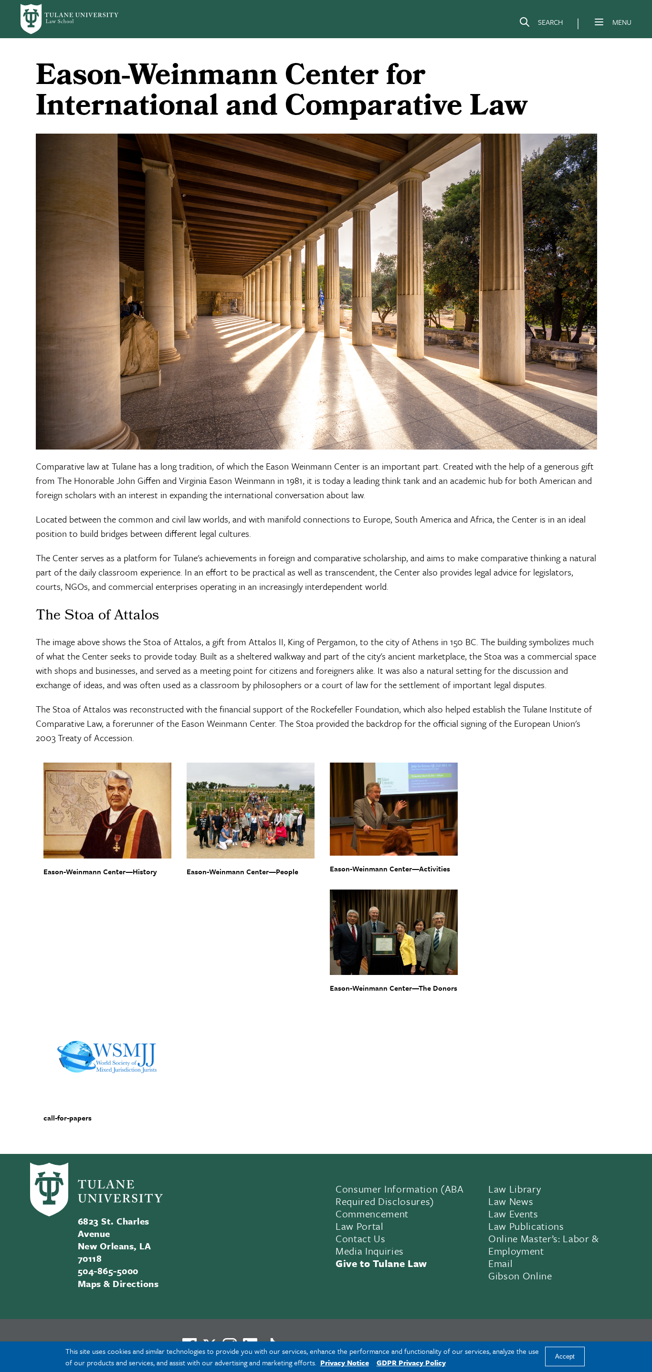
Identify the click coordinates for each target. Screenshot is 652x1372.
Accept (565, 1357)
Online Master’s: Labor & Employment (543, 1244)
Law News (510, 1201)
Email (500, 1263)
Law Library (514, 1189)
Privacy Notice (344, 1362)
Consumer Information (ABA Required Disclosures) (400, 1195)
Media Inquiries (370, 1251)
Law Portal (360, 1226)
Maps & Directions (118, 1283)
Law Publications (526, 1226)
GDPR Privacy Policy (411, 1362)
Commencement (372, 1213)
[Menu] (599, 22)
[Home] (70, 19)
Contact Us (361, 1238)
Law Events (513, 1213)
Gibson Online (520, 1275)
